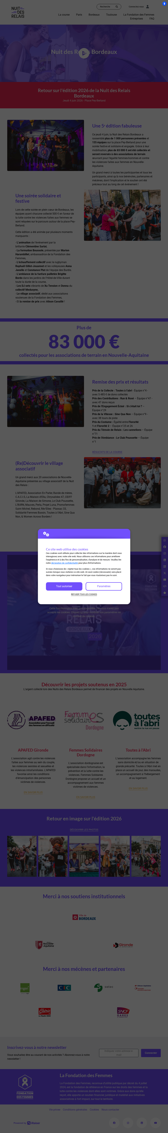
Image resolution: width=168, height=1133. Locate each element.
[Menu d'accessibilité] (164, 4)
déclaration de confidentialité (64, 563)
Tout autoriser (64, 586)
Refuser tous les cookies (84, 594)
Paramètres (103, 586)
